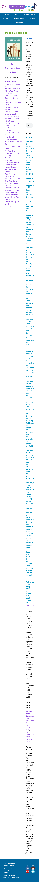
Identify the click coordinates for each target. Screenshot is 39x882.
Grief (27, 730)
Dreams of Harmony (12, 107)
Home (6, 15)
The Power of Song (12, 68)
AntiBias (29, 711)
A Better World (10, 82)
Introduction (9, 64)
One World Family (12, 162)
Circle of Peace (11, 96)
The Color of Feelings (13, 179)
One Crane (9, 158)
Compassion (30, 716)
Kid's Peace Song (11, 121)
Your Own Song (11, 206)
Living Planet (10, 126)
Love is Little (10, 137)
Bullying (29, 714)
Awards (19, 23)
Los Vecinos (9, 128)
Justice (28, 732)
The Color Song (11, 181)
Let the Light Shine (12, 123)
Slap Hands (9, 176)
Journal (32, 19)
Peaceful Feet (10, 165)
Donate (31, 7)
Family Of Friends (12, 112)
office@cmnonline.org (11, 877)
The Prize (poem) (11, 183)
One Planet (9, 160)
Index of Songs (10, 72)
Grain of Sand (10, 114)
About (16, 15)
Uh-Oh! (8, 186)
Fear (27, 723)
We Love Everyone (12, 195)
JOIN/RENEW (17, 7)
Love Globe (9, 130)
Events (6, 19)
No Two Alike (10, 151)
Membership (29, 15)
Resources (19, 19)
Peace (28, 741)
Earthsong (9, 109)
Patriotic (29, 739)
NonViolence (30, 734)
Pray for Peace (10, 174)
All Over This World (12, 89)
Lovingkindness (11, 139)
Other (28, 737)
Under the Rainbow (12, 188)
